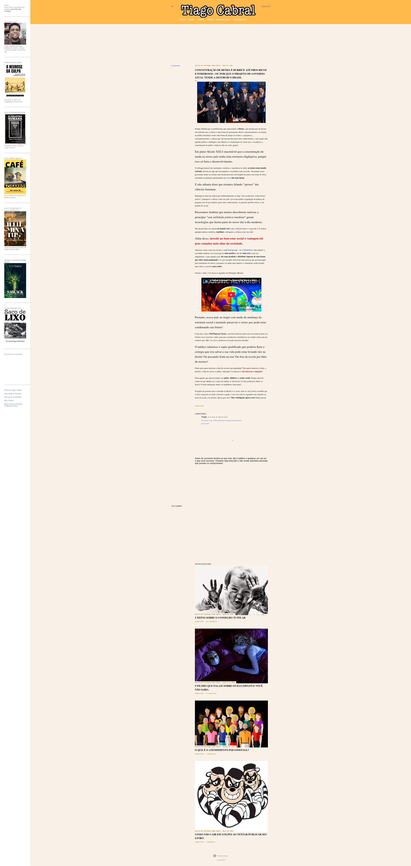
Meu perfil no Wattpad (12, 397)
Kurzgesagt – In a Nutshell (238, 250)
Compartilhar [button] (175, 66)
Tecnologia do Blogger (222, 856)
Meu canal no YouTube (12, 394)
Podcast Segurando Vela (218, 20)
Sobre (191, 20)
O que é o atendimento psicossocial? (222, 750)
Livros (200, 20)
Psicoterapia (240, 20)
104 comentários (211, 621)
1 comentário (210, 842)
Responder (205, 423)
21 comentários (211, 693)
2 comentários (211, 754)
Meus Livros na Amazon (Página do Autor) (13, 405)
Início (182, 20)
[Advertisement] (220, 44)
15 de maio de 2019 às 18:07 (218, 417)
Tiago (204, 417)
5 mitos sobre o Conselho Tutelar (220, 617)
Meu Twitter (8, 400)
